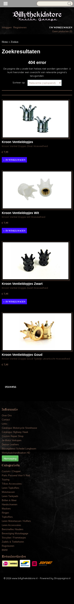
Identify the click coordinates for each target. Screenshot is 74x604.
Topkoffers (7, 517)
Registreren (20, 27)
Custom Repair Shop (12, 436)
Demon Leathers (10, 444)
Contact (6, 419)
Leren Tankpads (10, 496)
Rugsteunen (8, 546)
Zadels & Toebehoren (13, 541)
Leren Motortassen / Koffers (16, 521)
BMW (5, 550)
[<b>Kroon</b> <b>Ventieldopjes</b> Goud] (37, 331)
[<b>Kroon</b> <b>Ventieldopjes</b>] (35, 119)
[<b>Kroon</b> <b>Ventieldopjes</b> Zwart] (35, 260)
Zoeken (68, 3)
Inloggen (7, 27)
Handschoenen (9, 504)
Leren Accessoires (11, 525)
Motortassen (8, 492)
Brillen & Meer (9, 500)
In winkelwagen (15, 159)
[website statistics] (9, 386)
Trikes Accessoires (12, 483)
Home (5, 41)
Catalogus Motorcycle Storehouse (19, 428)
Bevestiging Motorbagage (15, 533)
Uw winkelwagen (60, 27)
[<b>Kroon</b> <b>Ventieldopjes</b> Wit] (37, 189)
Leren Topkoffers (10, 488)
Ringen (5, 512)
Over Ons (7, 415)
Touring (5, 479)
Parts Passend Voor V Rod (16, 475)
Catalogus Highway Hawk (15, 432)
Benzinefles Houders (12, 529)
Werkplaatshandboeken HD (16, 452)
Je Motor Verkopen (11, 440)
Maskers (6, 508)
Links (4, 423)
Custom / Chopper (11, 471)
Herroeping (10, 458)
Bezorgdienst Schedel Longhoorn (19, 448)
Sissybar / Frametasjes (14, 537)
